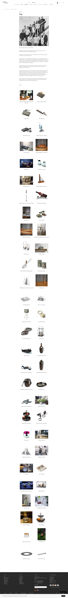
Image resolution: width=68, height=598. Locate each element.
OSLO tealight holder (41, 270)
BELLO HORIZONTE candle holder (41, 152)
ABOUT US (33, 2)
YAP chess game (26, 152)
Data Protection (52, 577)
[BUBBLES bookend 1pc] (26, 450)
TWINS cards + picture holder (41, 135)
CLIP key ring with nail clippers (41, 423)
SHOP (29, 2)
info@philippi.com (39, 582)
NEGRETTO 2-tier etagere (26, 423)
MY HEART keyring (41, 321)
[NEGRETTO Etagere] (41, 450)
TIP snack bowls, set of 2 (26, 338)
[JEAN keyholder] (41, 111)
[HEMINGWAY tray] (41, 382)
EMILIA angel (41, 287)
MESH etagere (41, 524)
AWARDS (30, 4)
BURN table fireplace (26, 524)
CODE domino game (26, 135)
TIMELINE (21, 4)
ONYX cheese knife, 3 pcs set (26, 406)
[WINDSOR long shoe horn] (41, 500)
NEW (4, 576)
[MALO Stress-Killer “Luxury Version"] (26, 483)
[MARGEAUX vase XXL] (41, 399)
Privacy (51, 581)
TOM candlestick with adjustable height (26, 203)
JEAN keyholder (41, 118)
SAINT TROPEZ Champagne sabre (26, 270)
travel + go (6, 581)
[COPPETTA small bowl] (26, 534)
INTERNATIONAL (45, 4)
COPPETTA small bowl (26, 541)
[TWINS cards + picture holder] (41, 128)
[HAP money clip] (41, 466)
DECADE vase (26, 507)
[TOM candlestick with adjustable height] (26, 196)
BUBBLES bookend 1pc (26, 457)
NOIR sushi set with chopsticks (26, 372)
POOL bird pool (26, 355)
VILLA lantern (41, 338)
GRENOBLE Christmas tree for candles (26, 287)
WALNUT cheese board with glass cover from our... (26, 102)
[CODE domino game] (26, 128)
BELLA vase (26, 440)
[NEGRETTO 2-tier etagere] (26, 416)
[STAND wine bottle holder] (41, 196)
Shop (5, 593)
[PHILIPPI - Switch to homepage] (5, 2)
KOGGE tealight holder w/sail (41, 186)
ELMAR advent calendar (26, 237)
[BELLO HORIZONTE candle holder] (41, 145)
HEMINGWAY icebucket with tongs (26, 389)
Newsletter (51, 579)
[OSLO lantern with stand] (26, 314)
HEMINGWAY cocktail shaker (41, 372)
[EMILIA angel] (41, 280)
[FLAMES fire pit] (41, 534)
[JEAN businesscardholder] (41, 94)
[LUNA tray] (26, 466)
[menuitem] (8, 9)
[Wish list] (59, 2)
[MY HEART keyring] (41, 314)
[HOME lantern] (26, 246)
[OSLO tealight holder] (41, 263)
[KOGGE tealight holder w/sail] (41, 179)
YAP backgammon (26, 304)
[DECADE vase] (26, 500)
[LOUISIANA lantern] (26, 179)
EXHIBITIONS (51, 4)
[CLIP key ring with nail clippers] (41, 416)
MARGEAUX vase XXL (41, 406)
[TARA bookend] (41, 246)
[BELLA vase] (26, 433)
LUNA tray (26, 474)
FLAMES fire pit (41, 541)
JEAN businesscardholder (41, 101)
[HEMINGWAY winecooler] (41, 348)
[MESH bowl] (26, 162)
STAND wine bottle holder (41, 203)
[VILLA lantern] (41, 331)
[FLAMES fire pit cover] (26, 551)
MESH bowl (26, 169)
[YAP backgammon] (26, 297)
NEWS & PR (35, 4)
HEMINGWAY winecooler (41, 355)
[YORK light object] (41, 483)
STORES (40, 4)
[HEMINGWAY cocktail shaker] (41, 365)
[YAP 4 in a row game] (41, 297)
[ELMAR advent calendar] (26, 230)
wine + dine (6, 579)
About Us (10, 593)
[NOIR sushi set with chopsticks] (26, 365)
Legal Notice (52, 578)
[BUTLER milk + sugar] (41, 162)
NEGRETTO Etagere (41, 457)
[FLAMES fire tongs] (41, 551)
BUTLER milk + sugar (41, 169)
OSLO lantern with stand (26, 321)
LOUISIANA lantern (26, 186)
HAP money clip (41, 474)
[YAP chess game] (26, 145)
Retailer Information (53, 582)
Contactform (52, 576)
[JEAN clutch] (26, 111)
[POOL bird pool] (26, 348)
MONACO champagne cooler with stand (41, 237)
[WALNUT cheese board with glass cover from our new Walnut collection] (26, 94)
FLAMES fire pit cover (26, 558)
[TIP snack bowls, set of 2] (26, 331)
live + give (5, 578)
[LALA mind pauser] (41, 433)
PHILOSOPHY (17, 4)
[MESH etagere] (41, 517)
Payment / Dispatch (53, 580)
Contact (16, 593)
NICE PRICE (6, 583)
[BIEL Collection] (41, 213)
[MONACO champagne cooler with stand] (41, 230)
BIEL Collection (41, 220)
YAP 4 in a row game (41, 304)
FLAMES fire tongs (41, 558)
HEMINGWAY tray (42, 389)
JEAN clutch (26, 118)
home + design (6, 577)
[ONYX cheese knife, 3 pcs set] (26, 399)
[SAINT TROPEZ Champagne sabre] (26, 263)
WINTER (5, 582)
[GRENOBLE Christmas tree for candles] (26, 280)
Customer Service (23, 593)
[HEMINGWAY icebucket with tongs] (26, 382)
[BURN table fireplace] (26, 517)
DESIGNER (26, 4)
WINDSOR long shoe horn (41, 507)
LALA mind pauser (41, 440)
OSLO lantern (26, 220)
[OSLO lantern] (26, 213)
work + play (6, 580)
